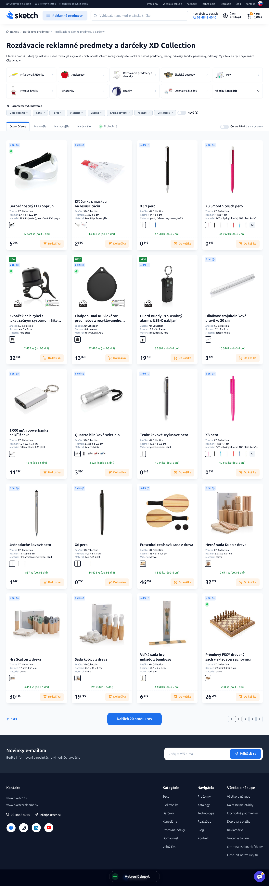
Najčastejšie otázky (240, 805)
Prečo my (152, 4)
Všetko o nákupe (172, 4)
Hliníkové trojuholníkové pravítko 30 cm (225, 318)
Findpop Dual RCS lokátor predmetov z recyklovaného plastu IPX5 (98, 320)
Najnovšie (40, 126)
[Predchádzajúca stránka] (231, 719)
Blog (238, 4)
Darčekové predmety (36, 31)
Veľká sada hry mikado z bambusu (155, 656)
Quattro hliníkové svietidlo (97, 435)
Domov (14, 32)
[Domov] (22, 15)
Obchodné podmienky (242, 813)
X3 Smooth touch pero (224, 206)
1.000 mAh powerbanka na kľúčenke (28, 432)
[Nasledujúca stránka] (259, 719)
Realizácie (225, 4)
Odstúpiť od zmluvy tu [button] (242, 855)
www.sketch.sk (16, 798)
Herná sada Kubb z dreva (226, 545)
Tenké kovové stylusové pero (164, 435)
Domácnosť (170, 838)
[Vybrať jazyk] (260, 4)
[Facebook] (11, 827)
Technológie (208, 4)
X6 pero (81, 545)
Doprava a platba (238, 821)
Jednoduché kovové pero (30, 545)
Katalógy (192, 4)
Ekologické (110, 126)
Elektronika (170, 805)
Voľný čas (169, 847)
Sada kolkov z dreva (91, 659)
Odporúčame (18, 126)
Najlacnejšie (62, 126)
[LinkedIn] (36, 827)
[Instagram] (23, 827)
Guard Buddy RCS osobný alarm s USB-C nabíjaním (161, 318)
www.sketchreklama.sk (22, 805)
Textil (166, 796)
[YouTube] (49, 827)
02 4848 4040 (20, 815)
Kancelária (170, 821)
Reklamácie (235, 830)
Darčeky (168, 813)
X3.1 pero (148, 206)
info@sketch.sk (50, 815)
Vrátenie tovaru (238, 838)
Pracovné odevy (174, 830)
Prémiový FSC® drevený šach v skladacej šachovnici (228, 656)
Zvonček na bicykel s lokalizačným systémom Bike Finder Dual (33, 320)
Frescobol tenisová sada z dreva (166, 545)
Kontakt (250, 4)
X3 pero (211, 435)
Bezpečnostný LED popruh (31, 206)
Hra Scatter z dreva (25, 659)
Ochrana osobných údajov (245, 847)
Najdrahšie (84, 126)
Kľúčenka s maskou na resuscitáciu (91, 203)
